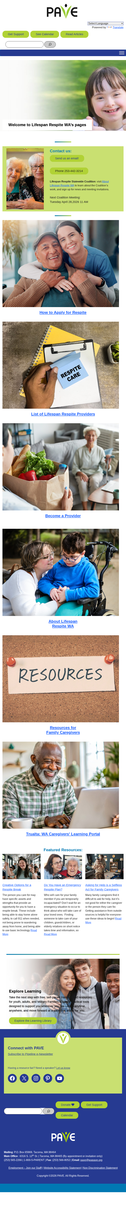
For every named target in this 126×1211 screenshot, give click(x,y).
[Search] (50, 44)
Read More (50, 934)
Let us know (63, 1068)
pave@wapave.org (91, 1160)
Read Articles (74, 34)
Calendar (67, 1115)
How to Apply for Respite (63, 312)
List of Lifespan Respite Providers (63, 414)
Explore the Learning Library (33, 1020)
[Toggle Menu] (121, 52)
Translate (118, 27)
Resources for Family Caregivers (63, 730)
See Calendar (45, 34)
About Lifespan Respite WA (63, 623)
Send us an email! (67, 158)
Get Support (16, 34)
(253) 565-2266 (13, 1160)
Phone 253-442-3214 (69, 171)
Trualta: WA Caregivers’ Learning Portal (63, 834)
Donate (66, 1104)
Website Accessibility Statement (62, 1167)
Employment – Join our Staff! (25, 1167)
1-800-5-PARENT (34, 1160)
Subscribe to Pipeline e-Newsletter (30, 1054)
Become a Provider (63, 516)
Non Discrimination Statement (100, 1167)
